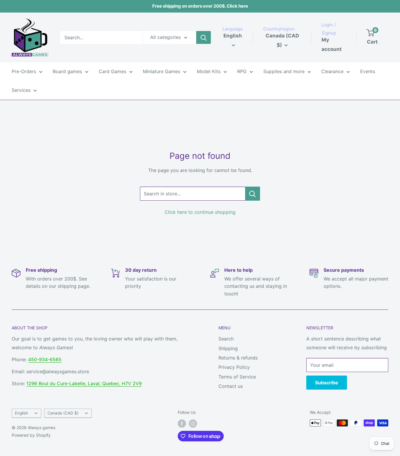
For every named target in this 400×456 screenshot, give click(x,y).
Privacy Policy (234, 367)
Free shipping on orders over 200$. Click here (200, 6)
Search (226, 339)
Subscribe (326, 383)
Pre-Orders (24, 71)
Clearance (332, 71)
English (21, 413)
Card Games (112, 71)
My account (332, 44)
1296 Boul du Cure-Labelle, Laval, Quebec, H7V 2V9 (84, 383)
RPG (242, 71)
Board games (67, 71)
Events (367, 71)
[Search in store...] (252, 194)
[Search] (203, 37)
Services (21, 90)
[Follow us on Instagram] (193, 423)
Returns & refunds (238, 358)
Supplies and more (284, 71)
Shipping (228, 348)
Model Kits (208, 71)
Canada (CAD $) (62, 413)
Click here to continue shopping (200, 212)
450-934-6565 (44, 359)
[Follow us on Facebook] (182, 423)
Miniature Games (161, 71)
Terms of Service (237, 377)
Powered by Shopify (31, 435)
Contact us (230, 386)
